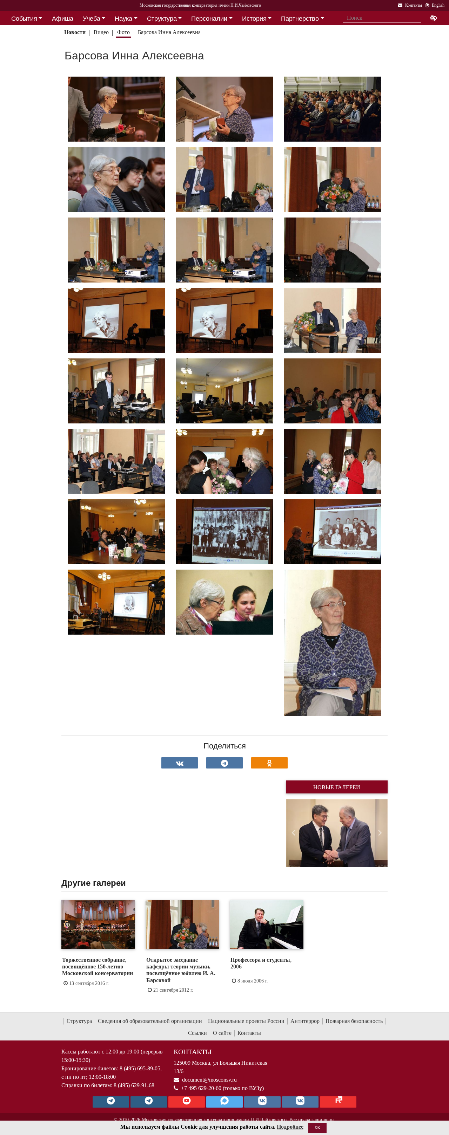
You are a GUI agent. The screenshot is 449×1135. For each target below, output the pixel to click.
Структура (79, 1021)
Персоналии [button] (209, 18)
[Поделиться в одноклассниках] (269, 762)
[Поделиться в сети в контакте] (179, 762)
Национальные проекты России (246, 1021)
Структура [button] (162, 18)
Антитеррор (305, 1021)
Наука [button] (123, 18)
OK (317, 1127)
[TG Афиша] (148, 1102)
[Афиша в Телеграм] (338, 1102)
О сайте (222, 1033)
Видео (101, 32)
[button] (293, 833)
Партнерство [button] (300, 18)
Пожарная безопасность (354, 1021)
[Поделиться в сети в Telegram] (224, 762)
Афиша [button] (62, 18)
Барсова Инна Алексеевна (169, 32)
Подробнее (290, 1127)
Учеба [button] (91, 18)
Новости (75, 32)
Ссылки (197, 1033)
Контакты (249, 1033)
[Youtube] (186, 1102)
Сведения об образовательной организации (150, 1021)
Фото (123, 32)
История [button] (254, 18)
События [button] (24, 18)
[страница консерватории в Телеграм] (111, 1102)
